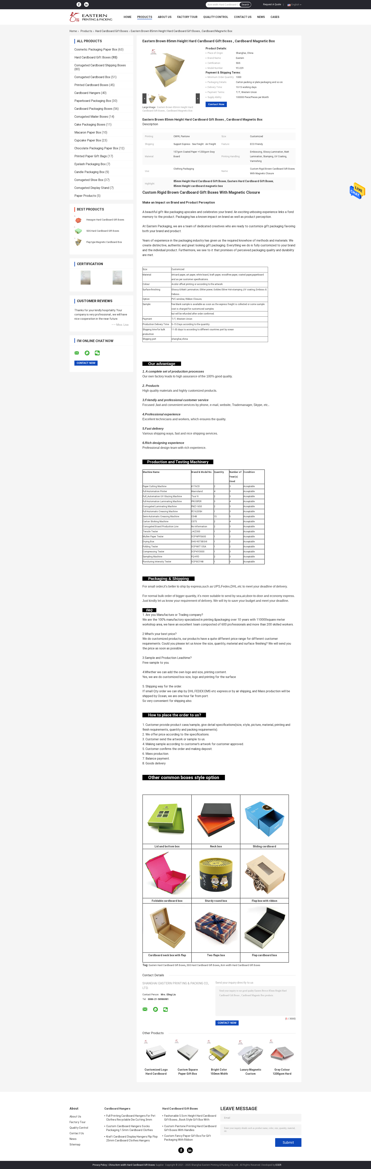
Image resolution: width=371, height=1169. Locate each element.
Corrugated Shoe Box (88, 180)
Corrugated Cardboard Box (92, 77)
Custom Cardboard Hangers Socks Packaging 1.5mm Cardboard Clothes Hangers (129, 1129)
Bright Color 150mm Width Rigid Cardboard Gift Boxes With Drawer (219, 1071)
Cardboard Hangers (87, 93)
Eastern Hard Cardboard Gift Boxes (167, 965)
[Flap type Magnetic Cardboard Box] (78, 242)
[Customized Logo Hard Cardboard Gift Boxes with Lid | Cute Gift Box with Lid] (156, 1052)
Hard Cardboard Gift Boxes (111, 31)
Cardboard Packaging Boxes (93, 109)
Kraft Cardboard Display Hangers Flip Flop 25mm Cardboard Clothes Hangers (132, 1138)
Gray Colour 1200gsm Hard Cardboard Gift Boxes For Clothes (282, 1071)
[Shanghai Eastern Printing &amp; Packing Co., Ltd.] (91, 17)
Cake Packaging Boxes (89, 124)
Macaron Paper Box (87, 132)
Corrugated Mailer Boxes (91, 116)
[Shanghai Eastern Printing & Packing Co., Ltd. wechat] (100, 353)
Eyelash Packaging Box (90, 164)
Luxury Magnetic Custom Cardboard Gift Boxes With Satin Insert (250, 1071)
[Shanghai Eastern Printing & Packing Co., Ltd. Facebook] (78, 4)
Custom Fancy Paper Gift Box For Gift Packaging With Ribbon (187, 1137)
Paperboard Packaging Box (92, 101)
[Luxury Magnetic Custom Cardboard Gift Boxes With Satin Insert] (250, 1052)
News (261, 17)
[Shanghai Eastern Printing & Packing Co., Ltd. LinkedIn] (86, 4)
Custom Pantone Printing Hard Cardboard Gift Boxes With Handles (190, 1128)
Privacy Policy (100, 1165)
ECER (278, 1165)
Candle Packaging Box (89, 172)
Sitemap (75, 1144)
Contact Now (216, 104)
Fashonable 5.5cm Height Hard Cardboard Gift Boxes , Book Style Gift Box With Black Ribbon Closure (190, 1118)
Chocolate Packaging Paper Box (96, 148)
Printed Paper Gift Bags (90, 156)
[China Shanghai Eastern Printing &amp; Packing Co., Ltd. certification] (85, 277)
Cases (275, 17)
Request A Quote (272, 4)
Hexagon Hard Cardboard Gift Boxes (105, 219)
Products (144, 17)
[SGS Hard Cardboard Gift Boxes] (78, 230)
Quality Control (215, 17)
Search (245, 4)
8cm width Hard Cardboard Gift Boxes (240, 965)
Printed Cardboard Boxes (91, 85)
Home (127, 17)
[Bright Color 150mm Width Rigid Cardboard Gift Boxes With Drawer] (219, 1052)
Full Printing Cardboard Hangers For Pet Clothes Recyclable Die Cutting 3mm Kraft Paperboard (130, 1118)
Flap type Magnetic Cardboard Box (104, 242)
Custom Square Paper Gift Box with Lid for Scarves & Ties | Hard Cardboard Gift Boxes (187, 1071)
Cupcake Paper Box (87, 140)
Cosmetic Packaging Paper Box (95, 49)
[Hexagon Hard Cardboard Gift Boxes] (78, 219)
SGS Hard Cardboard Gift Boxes (102, 231)
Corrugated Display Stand (91, 188)
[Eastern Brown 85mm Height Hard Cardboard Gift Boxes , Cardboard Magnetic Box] (169, 69)
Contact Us (242, 17)
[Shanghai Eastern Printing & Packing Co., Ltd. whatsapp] (89, 353)
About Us (164, 17)
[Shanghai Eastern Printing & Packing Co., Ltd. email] (79, 353)
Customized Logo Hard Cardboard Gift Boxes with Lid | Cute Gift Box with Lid (156, 1071)
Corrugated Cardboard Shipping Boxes (100, 65)
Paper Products (85, 196)
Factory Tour (187, 17)
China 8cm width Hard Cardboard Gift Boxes (132, 1165)
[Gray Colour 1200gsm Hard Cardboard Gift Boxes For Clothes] (282, 1052)
